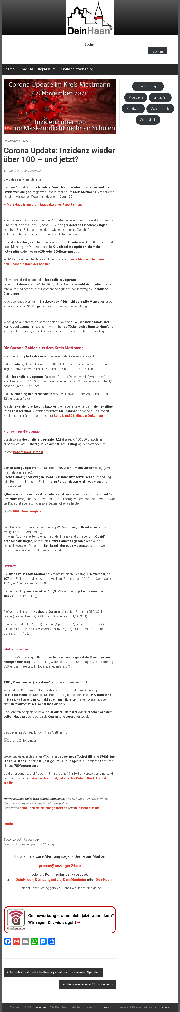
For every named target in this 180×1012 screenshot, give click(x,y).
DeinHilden (24, 880)
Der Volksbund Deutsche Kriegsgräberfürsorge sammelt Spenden (54, 972)
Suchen (90, 44)
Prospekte (136, 97)
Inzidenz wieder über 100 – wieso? (86, 984)
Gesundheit (148, 119)
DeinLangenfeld (48, 880)
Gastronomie (160, 108)
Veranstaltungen (148, 86)
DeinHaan (104, 880)
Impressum (47, 69)
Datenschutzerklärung (76, 69)
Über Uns (27, 69)
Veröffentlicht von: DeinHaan (24, 170)
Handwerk (133, 108)
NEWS (10, 69)
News (8, 128)
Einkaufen (160, 97)
